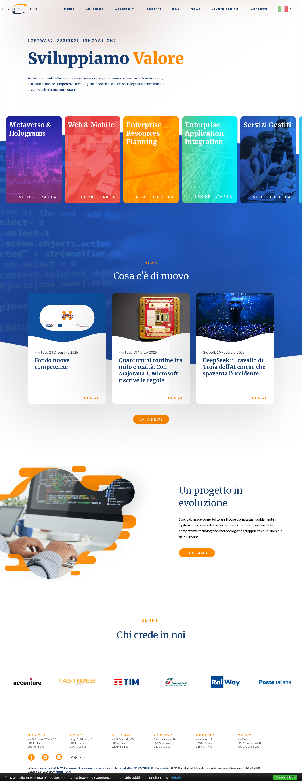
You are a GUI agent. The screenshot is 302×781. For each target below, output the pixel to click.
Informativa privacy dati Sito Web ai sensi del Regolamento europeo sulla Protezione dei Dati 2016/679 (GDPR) (90, 767)
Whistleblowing (62, 771)
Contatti (259, 9)
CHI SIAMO (196, 553)
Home (69, 9)
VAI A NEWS (151, 419)
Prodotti (152, 9)
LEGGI (91, 398)
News (195, 9)
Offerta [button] (123, 9)
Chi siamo (94, 9)
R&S (176, 9)
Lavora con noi (225, 9)
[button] (285, 9)
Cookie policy (162, 767)
